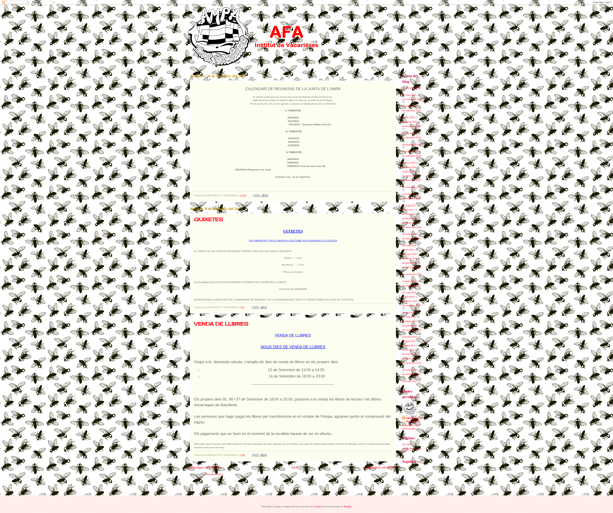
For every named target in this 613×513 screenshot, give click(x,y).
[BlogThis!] (257, 195)
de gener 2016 (409, 263)
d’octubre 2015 (409, 281)
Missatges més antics (381, 467)
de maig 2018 (409, 167)
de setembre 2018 (411, 156)
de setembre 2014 (411, 305)
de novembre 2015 (411, 274)
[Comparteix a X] (260, 195)
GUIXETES (208, 219)
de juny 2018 (408, 163)
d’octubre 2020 (409, 106)
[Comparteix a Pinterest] (266, 195)
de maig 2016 (409, 245)
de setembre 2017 (411, 198)
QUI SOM (407, 444)
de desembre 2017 (411, 180)
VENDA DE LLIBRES (221, 324)
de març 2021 (409, 95)
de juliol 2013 (409, 345)
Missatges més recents (206, 467)
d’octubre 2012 (409, 370)
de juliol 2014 (409, 312)
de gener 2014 (409, 325)
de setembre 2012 (411, 374)
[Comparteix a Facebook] (263, 195)
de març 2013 (409, 354)
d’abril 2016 (408, 250)
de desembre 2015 (411, 267)
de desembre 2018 (411, 144)
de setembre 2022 (411, 88)
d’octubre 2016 (409, 234)
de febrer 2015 (409, 301)
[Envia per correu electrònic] (254, 195)
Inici (294, 467)
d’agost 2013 (408, 341)
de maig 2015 (409, 292)
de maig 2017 (409, 205)
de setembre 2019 (411, 137)
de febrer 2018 (409, 176)
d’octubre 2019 (409, 133)
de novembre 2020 (411, 99)
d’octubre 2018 (409, 151)
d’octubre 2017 (409, 194)
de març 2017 (409, 214)
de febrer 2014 (409, 321)
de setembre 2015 (411, 285)
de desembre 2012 (411, 363)
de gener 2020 (409, 122)
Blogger (348, 506)
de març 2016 (409, 254)
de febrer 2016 (409, 258)
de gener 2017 (409, 223)
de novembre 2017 (411, 187)
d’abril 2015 (408, 297)
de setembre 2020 (411, 110)
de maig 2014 (409, 317)
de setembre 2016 (411, 238)
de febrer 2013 (409, 358)
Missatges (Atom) (214, 474)
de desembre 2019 (411, 126)
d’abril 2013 (408, 350)
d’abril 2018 (408, 171)
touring (317, 506)
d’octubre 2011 (409, 381)
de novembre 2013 (411, 330)
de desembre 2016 (411, 227)
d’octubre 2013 (409, 337)
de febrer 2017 (409, 218)
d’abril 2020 (408, 117)
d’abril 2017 (408, 210)
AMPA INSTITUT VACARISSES (414, 420)
